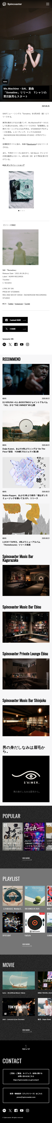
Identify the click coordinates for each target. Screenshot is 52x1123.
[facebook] (16, 346)
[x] (10, 346)
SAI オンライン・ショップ (14, 165)
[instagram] (27, 346)
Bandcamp (31, 144)
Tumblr (27, 304)
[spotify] (4, 346)
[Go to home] (12, 3)
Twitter (10, 304)
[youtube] (22, 346)
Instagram (19, 304)
